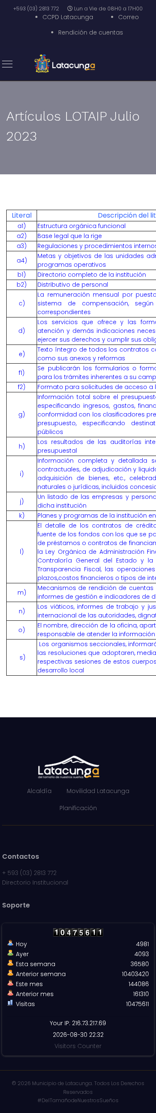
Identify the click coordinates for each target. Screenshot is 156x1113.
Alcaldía (39, 791)
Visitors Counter (78, 1046)
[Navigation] (7, 64)
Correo (128, 17)
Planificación (78, 808)
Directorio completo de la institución (91, 274)
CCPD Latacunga (67, 17)
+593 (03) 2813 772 (36, 8)
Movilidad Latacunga (98, 791)
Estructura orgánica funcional (81, 226)
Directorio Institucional (35, 882)
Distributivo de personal (72, 284)
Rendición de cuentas (90, 32)
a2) (22, 236)
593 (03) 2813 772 (32, 873)
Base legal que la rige (69, 236)
